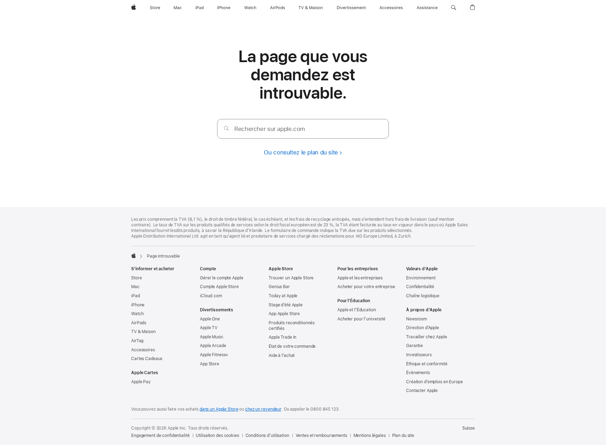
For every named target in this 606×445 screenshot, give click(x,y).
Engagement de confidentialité (160, 435)
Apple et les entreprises (360, 277)
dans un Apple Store (219, 409)
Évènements (418, 372)
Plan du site (403, 435)
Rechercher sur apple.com (269, 128)
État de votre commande (292, 346)
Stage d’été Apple (286, 305)
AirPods (138, 322)
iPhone (137, 305)
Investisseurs (418, 354)
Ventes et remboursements (321, 435)
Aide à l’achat (282, 355)
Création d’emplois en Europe (434, 381)
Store (136, 277)
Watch (137, 313)
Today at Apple (283, 295)
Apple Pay (141, 381)
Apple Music (211, 336)
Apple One (210, 319)
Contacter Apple (422, 390)
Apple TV (208, 327)
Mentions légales (370, 435)
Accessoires (143, 349)
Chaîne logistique (422, 295)
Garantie (414, 345)
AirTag (137, 340)
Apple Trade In (282, 337)
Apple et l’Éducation (356, 309)
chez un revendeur (263, 409)
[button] (453, 7)
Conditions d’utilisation (267, 435)
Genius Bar (279, 286)
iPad (135, 295)
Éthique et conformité (426, 363)
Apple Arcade (213, 345)
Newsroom (416, 319)
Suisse (468, 428)
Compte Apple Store (219, 286)
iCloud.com (211, 295)
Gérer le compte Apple (221, 277)
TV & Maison (143, 331)
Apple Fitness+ (214, 354)
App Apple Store (284, 313)
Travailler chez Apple (426, 336)
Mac (135, 286)
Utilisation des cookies (217, 435)
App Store (209, 363)
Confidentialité (420, 286)
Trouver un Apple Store (291, 277)
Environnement (420, 277)
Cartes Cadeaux (146, 358)
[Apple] (133, 255)
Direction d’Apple (422, 327)
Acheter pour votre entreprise (366, 286)
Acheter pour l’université (361, 319)
